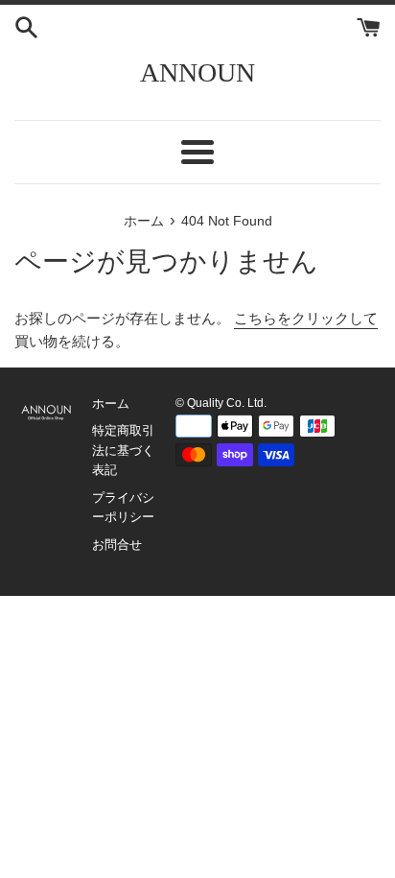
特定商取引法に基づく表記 (123, 450)
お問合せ (117, 544)
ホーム (110, 403)
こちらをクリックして (306, 318)
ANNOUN (197, 72)
